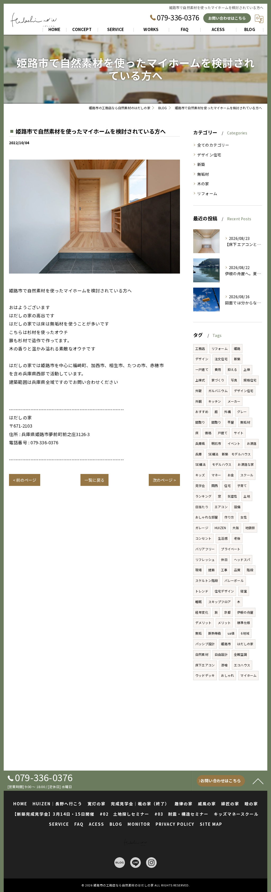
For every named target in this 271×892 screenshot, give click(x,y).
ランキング (203, 496)
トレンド (201, 591)
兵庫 (198, 454)
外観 (198, 401)
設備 (237, 506)
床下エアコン (205, 665)
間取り (200, 422)
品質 (237, 570)
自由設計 (221, 654)
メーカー (234, 401)
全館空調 (240, 654)
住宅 (227, 485)
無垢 (198, 633)
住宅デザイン (224, 591)
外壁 (198, 390)
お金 (231, 475)
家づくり (217, 380)
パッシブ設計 (205, 643)
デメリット (203, 622)
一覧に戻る (94, 480)
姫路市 (226, 643)
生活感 (223, 538)
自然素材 (201, 654)
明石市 (216, 443)
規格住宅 (249, 380)
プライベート (230, 549)
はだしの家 (245, 643)
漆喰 (224, 665)
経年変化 (201, 612)
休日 (224, 559)
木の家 (203, 183)
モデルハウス (221, 464)
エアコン (221, 506)
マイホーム (248, 675)
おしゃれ (227, 675)
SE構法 (200, 464)
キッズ (200, 475)
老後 (237, 538)
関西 (214, 485)
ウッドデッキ (205, 675)
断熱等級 (214, 633)
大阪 (235, 527)
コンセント (203, 538)
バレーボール (234, 580)
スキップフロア (219, 601)
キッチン (214, 401)
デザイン (201, 359)
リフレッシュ (205, 559)
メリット (224, 622)
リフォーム (207, 193)
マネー (216, 475)
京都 (227, 612)
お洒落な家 (246, 464)
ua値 (231, 633)
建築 (211, 570)
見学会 (200, 485)
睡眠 (198, 601)
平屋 (231, 422)
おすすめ (201, 411)
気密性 (232, 496)
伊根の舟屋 (245, 612)
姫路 (237, 348)
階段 (250, 570)
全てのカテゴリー (213, 145)
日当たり (201, 506)
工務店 (200, 348)
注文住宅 (221, 359)
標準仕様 (243, 622)
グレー (242, 411)
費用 (218, 369)
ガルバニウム (218, 390)
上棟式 (200, 380)
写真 (234, 380)
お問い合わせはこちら (227, 18)
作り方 (229, 517)
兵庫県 (200, 443)
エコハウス (242, 665)
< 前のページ (24, 480)
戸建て (223, 432)
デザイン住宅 (209, 154)
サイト (239, 432)
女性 (243, 517)
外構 (227, 411)
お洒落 (252, 443)
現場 (198, 570)
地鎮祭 (250, 527)
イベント (234, 443)
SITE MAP (211, 824)
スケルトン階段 (206, 580)
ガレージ (201, 527)
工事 (224, 570)
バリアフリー (205, 549)
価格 (208, 432)
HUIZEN (220, 527)
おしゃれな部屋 (206, 517)
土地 (246, 496)
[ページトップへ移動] (258, 781)
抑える (232, 369)
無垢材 (203, 174)
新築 (201, 164)
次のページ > (164, 480)
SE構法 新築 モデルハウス (229, 454)
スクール (246, 475)
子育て (242, 485)
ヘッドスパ (242, 559)
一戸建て (201, 369)
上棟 (246, 369)
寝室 (243, 591)
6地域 (245, 633)
